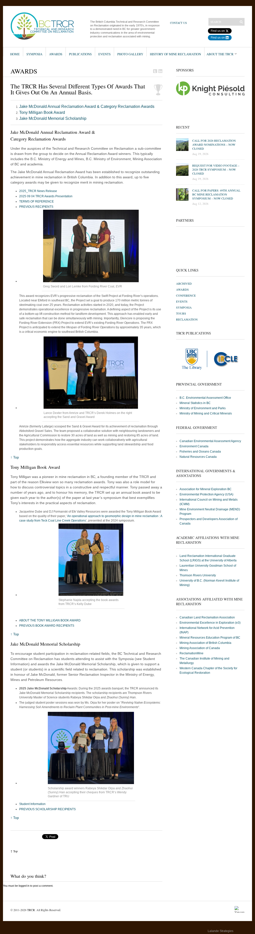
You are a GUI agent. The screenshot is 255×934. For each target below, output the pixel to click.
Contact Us (178, 23)
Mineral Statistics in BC (195, 403)
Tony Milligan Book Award (42, 112)
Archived (184, 283)
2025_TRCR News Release (38, 191)
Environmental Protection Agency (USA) (206, 494)
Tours (181, 313)
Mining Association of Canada (200, 648)
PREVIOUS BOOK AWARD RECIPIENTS (46, 625)
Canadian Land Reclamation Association (207, 617)
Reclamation (187, 319)
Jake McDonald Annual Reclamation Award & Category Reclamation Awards (86, 106)
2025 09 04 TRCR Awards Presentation (45, 196)
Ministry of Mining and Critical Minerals (206, 413)
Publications (80, 54)
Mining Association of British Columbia (205, 643)
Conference (186, 295)
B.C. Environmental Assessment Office (205, 398)
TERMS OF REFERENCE (36, 201)
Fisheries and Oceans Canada (200, 451)
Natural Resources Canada (198, 457)
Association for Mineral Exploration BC (206, 489)
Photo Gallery (130, 54)
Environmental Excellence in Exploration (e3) (210, 622)
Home (15, 54)
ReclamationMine (191, 653)
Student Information (32, 804)
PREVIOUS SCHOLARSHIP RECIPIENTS (47, 809)
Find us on (218, 31)
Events (104, 54)
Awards (55, 54)
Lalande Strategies (220, 931)
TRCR (31, 910)
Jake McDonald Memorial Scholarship (52, 118)
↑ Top (14, 457)
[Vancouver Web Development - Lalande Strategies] (240, 932)
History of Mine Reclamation (175, 54)
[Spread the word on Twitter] (155, 71)
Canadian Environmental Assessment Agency (210, 441)
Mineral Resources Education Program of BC (210, 637)
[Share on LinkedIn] (160, 71)
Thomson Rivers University (198, 575)
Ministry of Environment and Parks (203, 408)
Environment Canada (194, 446)
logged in (24, 885)
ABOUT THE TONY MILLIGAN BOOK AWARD (50, 620)
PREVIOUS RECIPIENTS (36, 206)
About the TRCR (220, 54)
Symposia (34, 54)
